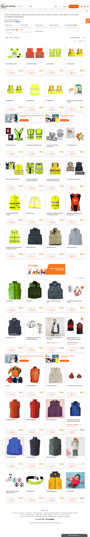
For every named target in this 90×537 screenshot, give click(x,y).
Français (37, 514)
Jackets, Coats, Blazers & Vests (28, 14)
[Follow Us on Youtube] (51, 519)
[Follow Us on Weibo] (48, 519)
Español (32, 514)
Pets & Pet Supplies (74, 14)
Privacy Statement (30, 516)
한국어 (63, 514)
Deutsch (27, 514)
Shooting (61, 14)
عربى (59, 514)
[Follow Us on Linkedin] (46, 519)
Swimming (38, 14)
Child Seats (55, 14)
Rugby (43, 14)
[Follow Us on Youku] (53, 519)
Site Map (45, 516)
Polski (45, 514)
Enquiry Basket (74, 535)
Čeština (22, 514)
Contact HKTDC (29, 513)
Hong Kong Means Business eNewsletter (51, 513)
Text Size (75, 513)
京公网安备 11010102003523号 (64, 516)
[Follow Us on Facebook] (43, 519)
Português (50, 514)
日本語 (67, 514)
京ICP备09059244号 (52, 516)
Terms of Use (22, 516)
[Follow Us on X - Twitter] (45, 519)
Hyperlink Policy (38, 516)
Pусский (55, 514)
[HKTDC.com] (45, 510)
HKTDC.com (15, 513)
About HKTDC (22, 513)
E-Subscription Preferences (66, 513)
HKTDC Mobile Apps (38, 513)
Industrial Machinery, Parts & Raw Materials (14, 16)
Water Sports (66, 14)
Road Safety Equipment (15, 14)
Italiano (41, 514)
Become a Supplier (74, 6)
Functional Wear (48, 14)
